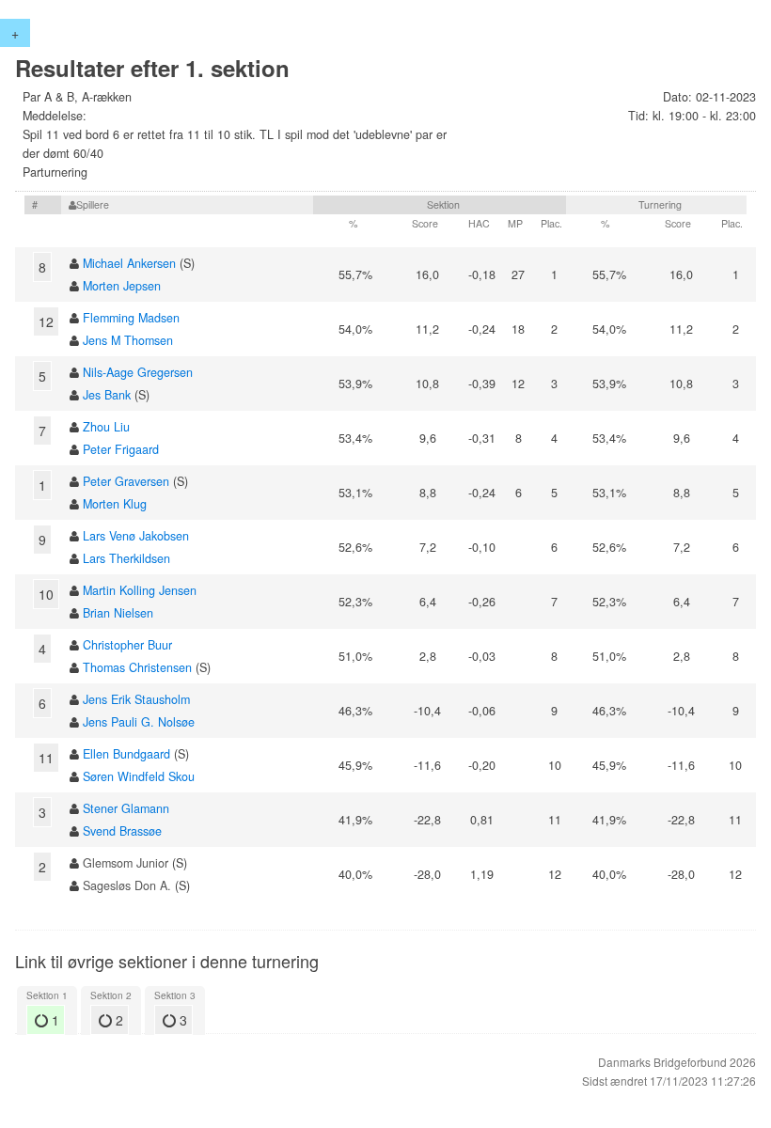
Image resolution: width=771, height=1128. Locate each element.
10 (46, 594)
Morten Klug (115, 503)
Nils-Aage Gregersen (138, 372)
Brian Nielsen (118, 612)
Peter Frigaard (121, 449)
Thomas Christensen (137, 667)
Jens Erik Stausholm (136, 699)
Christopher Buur (127, 644)
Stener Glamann (126, 808)
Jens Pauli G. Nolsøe (139, 721)
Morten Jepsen (122, 285)
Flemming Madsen (131, 317)
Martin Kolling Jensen (140, 590)
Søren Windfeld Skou (139, 776)
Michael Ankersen (129, 263)
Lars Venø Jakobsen (136, 535)
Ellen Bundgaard (126, 753)
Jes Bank (107, 394)
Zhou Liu (106, 426)
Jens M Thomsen (128, 340)
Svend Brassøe (122, 830)
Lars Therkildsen (126, 558)
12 (46, 321)
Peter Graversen (126, 481)
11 (46, 757)
